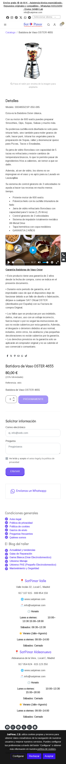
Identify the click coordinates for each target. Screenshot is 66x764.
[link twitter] (20, 17)
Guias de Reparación (21, 553)
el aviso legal (33, 458)
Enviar (15, 471)
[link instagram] (12, 17)
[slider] (21, 262)
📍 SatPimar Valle (33, 580)
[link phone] (63, 254)
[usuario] (54, 24)
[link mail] (63, 259)
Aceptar (49, 756)
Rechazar (34, 756)
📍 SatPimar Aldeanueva (33, 652)
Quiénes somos (18, 537)
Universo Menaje (18, 561)
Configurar (18, 756)
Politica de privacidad (21, 523)
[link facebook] (7, 17)
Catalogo (11, 32)
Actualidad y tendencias (22, 550)
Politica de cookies (20, 526)
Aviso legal (15, 519)
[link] (33, 25)
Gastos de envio (18, 530)
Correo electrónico (15, 427)
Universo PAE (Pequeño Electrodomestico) (33, 564)
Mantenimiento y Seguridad (24, 568)
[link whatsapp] (25, 17)
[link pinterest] (16, 17)
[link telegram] (29, 17)
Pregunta (11, 441)
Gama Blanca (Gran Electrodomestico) (30, 557)
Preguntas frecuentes (21, 534)
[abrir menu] (5, 24)
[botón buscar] (48, 24)
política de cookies (46, 749)
